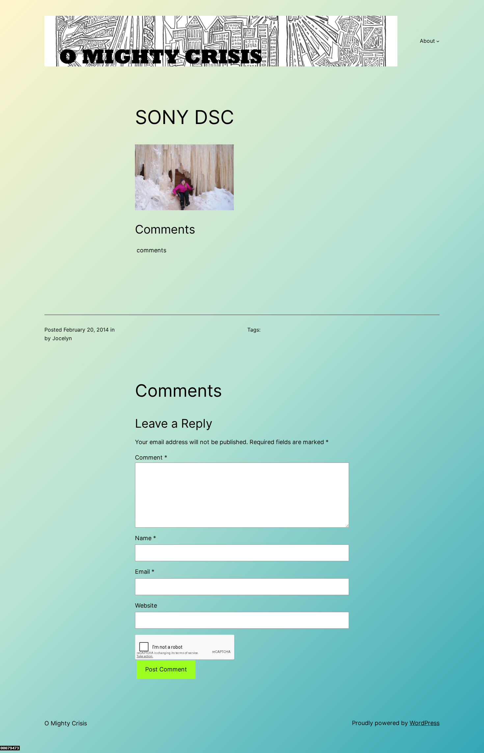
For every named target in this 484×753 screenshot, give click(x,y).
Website (146, 605)
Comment (151, 457)
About (427, 41)
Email (144, 571)
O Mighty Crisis (65, 723)
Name (145, 538)
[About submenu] (438, 41)
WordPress (425, 722)
